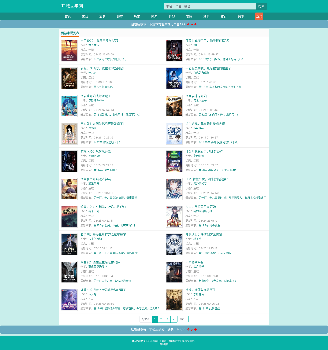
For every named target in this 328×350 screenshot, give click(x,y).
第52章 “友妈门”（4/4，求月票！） (219, 114)
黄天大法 (93, 44)
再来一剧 (93, 211)
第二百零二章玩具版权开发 (110, 59)
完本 (241, 16)
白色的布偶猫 (201, 72)
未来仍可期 (95, 238)
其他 (206, 16)
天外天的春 (200, 183)
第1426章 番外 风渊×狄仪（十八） (219, 142)
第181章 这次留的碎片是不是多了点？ (221, 86)
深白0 (196, 44)
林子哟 (197, 238)
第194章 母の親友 (209, 225)
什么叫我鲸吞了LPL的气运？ (204, 151)
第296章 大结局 (103, 86)
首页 (68, 16)
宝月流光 (198, 266)
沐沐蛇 (92, 294)
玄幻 (85, 16)
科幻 (172, 16)
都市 (120, 16)
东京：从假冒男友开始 (200, 207)
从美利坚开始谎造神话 (95, 179)
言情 (189, 16)
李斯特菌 (198, 294)
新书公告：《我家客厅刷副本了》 (218, 280)
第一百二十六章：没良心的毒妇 (112, 280)
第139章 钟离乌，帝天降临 (215, 253)
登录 (259, 16)
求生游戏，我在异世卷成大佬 (205, 124)
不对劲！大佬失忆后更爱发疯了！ (103, 124)
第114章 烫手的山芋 (105, 169)
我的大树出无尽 (202, 211)
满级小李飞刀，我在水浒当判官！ (103, 68)
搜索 (261, 6)
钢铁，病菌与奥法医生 (200, 290)
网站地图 (164, 344)
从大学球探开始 (196, 96)
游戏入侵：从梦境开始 (95, 151)
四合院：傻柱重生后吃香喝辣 (100, 262)
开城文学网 (72, 6)
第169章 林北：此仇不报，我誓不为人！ (118, 114)
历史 (137, 16)
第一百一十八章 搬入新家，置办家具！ (117, 253)
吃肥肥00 (94, 155)
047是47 (198, 128)
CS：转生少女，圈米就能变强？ (207, 179)
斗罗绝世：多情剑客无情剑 (203, 234)
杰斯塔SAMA (96, 100)
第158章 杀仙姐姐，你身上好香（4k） (222, 59)
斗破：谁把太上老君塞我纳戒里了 (103, 290)
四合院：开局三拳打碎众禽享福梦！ (104, 234)
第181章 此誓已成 (209, 308)
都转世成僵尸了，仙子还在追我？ (208, 40)
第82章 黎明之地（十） (108, 142)
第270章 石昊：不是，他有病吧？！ (115, 225)
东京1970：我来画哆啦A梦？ (100, 40)
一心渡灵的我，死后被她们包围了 (208, 68)
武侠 (102, 16)
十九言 (92, 72)
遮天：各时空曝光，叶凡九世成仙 (103, 207)
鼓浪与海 (93, 183)
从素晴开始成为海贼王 (95, 96)
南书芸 (92, 128)
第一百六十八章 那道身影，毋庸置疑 (115, 197)
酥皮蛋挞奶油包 (97, 266)
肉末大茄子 (200, 100)
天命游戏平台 (194, 262)
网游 (154, 16)
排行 (224, 16)
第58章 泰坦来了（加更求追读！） (219, 169)
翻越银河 (198, 155)
